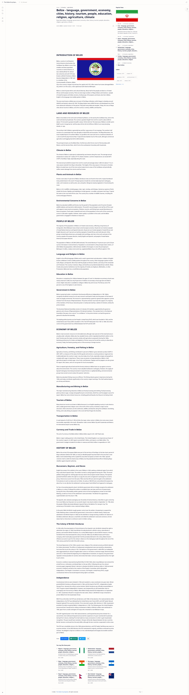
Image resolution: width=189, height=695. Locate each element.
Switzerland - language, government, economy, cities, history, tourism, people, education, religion (128, 49)
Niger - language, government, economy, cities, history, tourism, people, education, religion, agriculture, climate (67, 663)
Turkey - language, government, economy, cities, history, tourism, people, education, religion (127, 57)
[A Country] (126, 23)
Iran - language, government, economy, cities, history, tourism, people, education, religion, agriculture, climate (127, 27)
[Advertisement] (85, 40)
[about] (2, 18)
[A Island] (125, 63)
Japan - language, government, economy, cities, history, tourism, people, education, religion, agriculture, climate (127, 40)
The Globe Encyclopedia (10, 2)
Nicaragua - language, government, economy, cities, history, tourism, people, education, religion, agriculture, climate (97, 663)
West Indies (121, 65)
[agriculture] (131, 23)
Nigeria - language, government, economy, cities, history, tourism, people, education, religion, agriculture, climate (67, 650)
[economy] (129, 63)
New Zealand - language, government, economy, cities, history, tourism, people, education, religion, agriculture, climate (97, 675)
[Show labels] (120, 84)
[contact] (2, 21)
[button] (186, 2)
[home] (2, 7)
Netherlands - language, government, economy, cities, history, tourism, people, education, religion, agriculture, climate (97, 650)
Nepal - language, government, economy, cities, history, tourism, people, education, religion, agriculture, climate (67, 675)
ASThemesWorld (90, 692)
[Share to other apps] (88, 638)
